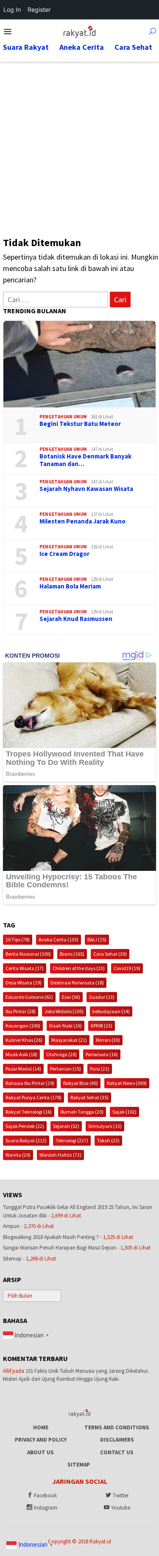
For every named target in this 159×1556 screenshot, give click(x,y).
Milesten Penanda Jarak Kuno (82, 521)
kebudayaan (111, 1011)
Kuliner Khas (24, 1040)
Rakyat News (127, 1083)
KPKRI (101, 1025)
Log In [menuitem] (12, 9)
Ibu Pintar (21, 1011)
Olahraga (61, 1054)
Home (40, 1427)
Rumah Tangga (82, 1112)
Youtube (120, 1507)
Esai (71, 997)
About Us (40, 1452)
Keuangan (23, 1025)
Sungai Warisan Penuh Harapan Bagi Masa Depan (59, 1247)
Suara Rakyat (26, 1140)
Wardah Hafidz (60, 1155)
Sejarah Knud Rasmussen (75, 619)
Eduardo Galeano (29, 997)
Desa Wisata (24, 982)
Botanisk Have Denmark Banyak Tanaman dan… (85, 460)
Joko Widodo (64, 1011)
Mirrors (108, 1040)
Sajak (124, 1112)
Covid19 (127, 968)
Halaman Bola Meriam (70, 586)
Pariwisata (102, 1054)
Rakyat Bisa (80, 1083)
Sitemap (12, 1258)
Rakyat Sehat (89, 1097)
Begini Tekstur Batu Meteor (80, 424)
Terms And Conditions (116, 1427)
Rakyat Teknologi (29, 1112)
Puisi (99, 1068)
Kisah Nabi (65, 1025)
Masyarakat (69, 1040)
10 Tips (18, 939)
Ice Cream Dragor (64, 554)
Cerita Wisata (25, 968)
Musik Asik (21, 1054)
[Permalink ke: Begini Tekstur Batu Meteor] (79, 364)
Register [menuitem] (39, 9)
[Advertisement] (79, 145)
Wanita (18, 1155)
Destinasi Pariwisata (77, 982)
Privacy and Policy (41, 1439)
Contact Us (117, 1452)
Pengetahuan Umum (63, 417)
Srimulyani (105, 1126)
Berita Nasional (28, 954)
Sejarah (66, 1126)
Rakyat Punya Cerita (33, 1097)
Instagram (45, 1507)
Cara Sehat (110, 954)
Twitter (120, 1495)
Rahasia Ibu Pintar (30, 1083)
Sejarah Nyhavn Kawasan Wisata (86, 489)
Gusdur (101, 997)
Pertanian (65, 1068)
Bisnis (72, 954)
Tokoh (108, 1140)
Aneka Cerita (58, 939)
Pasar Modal (23, 1068)
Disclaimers (117, 1439)
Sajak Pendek (25, 1126)
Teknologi (72, 1140)
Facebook (45, 1495)
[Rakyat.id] (79, 31)
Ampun (11, 1226)
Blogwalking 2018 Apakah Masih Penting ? (51, 1237)
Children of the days (79, 968)
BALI (96, 939)
